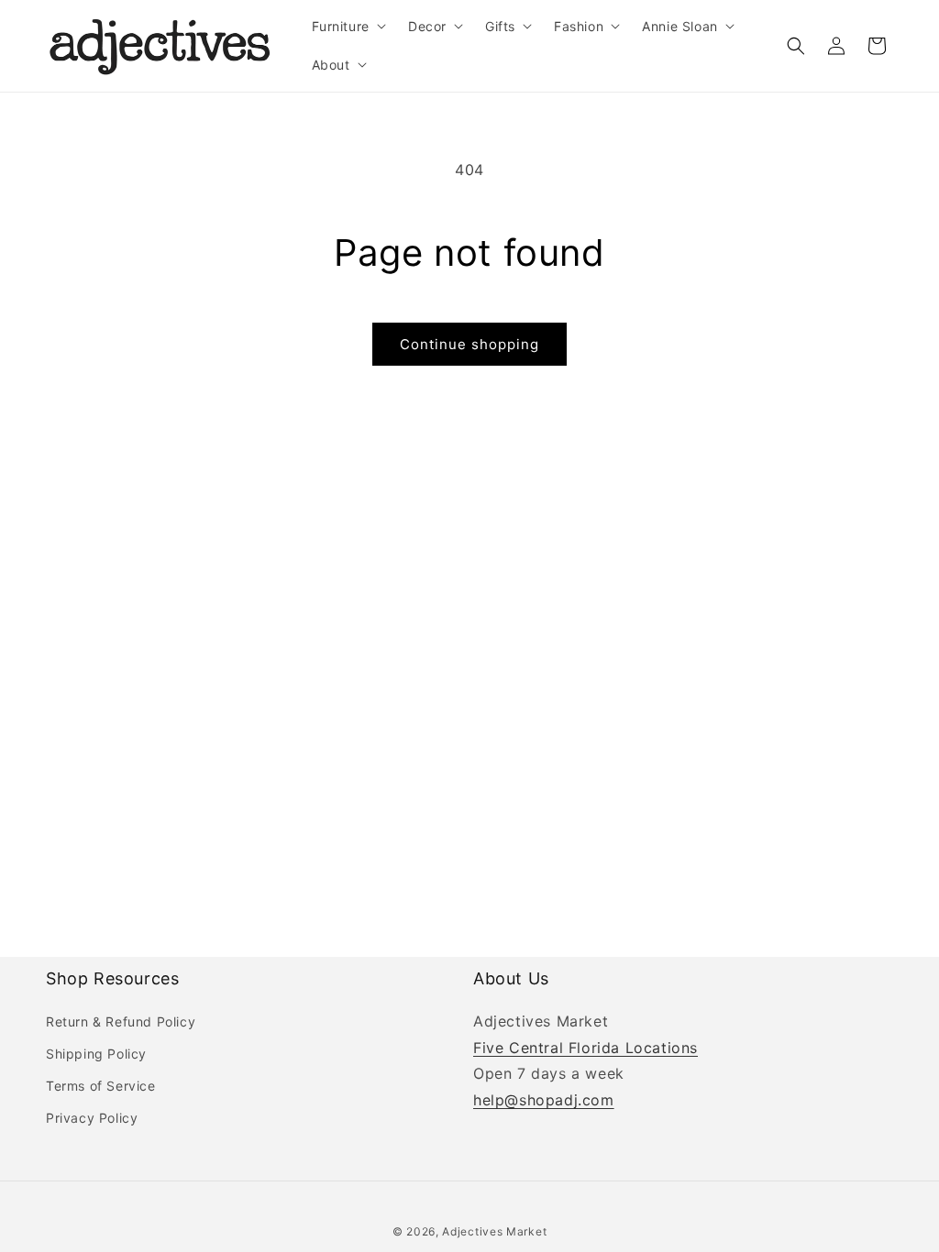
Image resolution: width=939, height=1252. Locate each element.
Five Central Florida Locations (585, 1047)
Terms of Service (101, 1085)
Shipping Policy (96, 1053)
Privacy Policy (92, 1118)
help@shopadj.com (543, 1100)
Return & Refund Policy (120, 1021)
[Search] (796, 46)
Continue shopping (469, 344)
